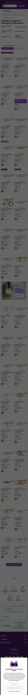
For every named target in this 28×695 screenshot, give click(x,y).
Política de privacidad (14, 680)
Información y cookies (14, 691)
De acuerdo (14, 684)
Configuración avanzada (14, 688)
